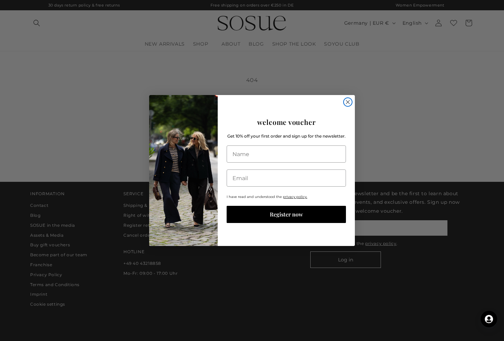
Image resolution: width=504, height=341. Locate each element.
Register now (286, 214)
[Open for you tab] (489, 319)
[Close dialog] (348, 102)
